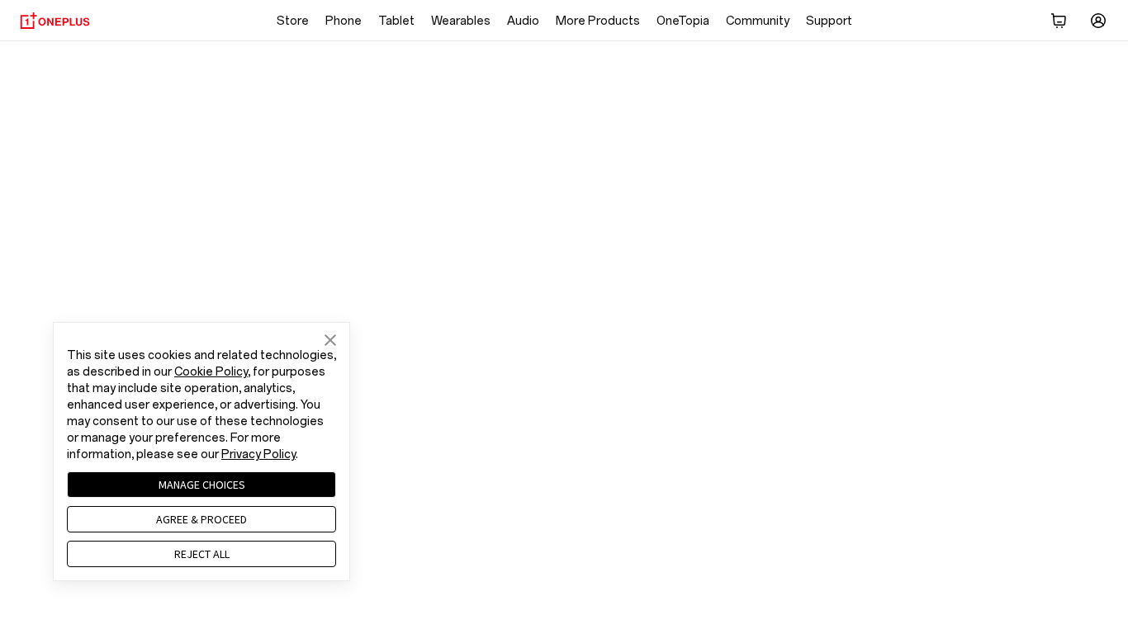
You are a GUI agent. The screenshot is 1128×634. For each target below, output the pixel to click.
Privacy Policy (258, 454)
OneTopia (682, 21)
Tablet (396, 21)
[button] (330, 341)
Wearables (461, 21)
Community (757, 21)
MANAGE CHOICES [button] (202, 484)
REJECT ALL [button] (202, 553)
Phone (343, 21)
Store (293, 21)
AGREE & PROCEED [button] (201, 519)
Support (829, 21)
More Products (598, 21)
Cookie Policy (211, 372)
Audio (523, 21)
